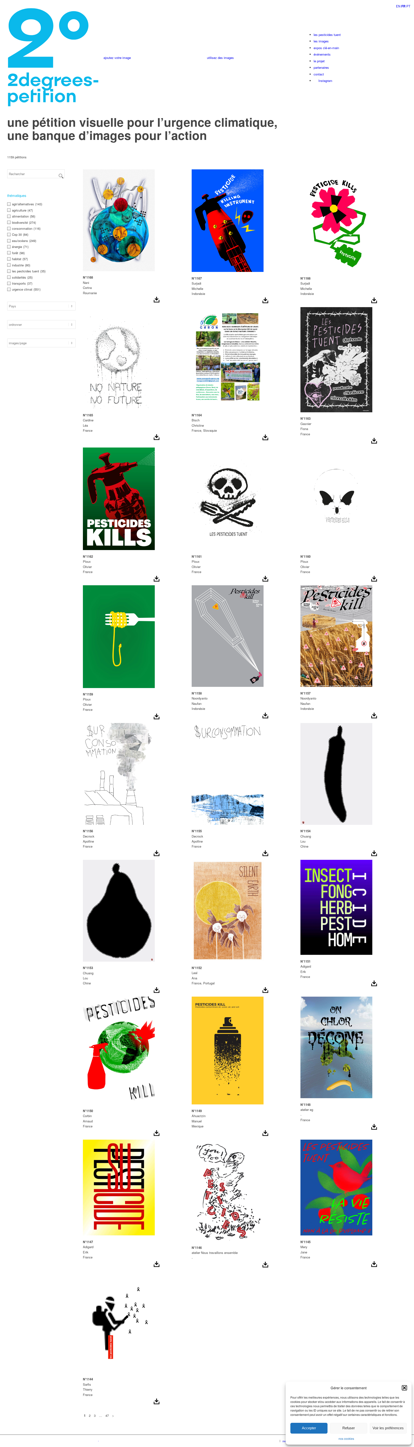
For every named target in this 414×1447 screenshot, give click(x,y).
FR (403, 6)
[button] (404, 1387)
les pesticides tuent (327, 34)
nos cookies (346, 1438)
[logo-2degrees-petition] (53, 57)
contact (319, 74)
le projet (319, 61)
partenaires (321, 67)
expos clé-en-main (326, 48)
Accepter (309, 1428)
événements (322, 54)
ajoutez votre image (117, 57)
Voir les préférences (388, 1428)
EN (398, 6)
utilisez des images (220, 57)
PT (408, 6)
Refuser (348, 1428)
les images (321, 41)
